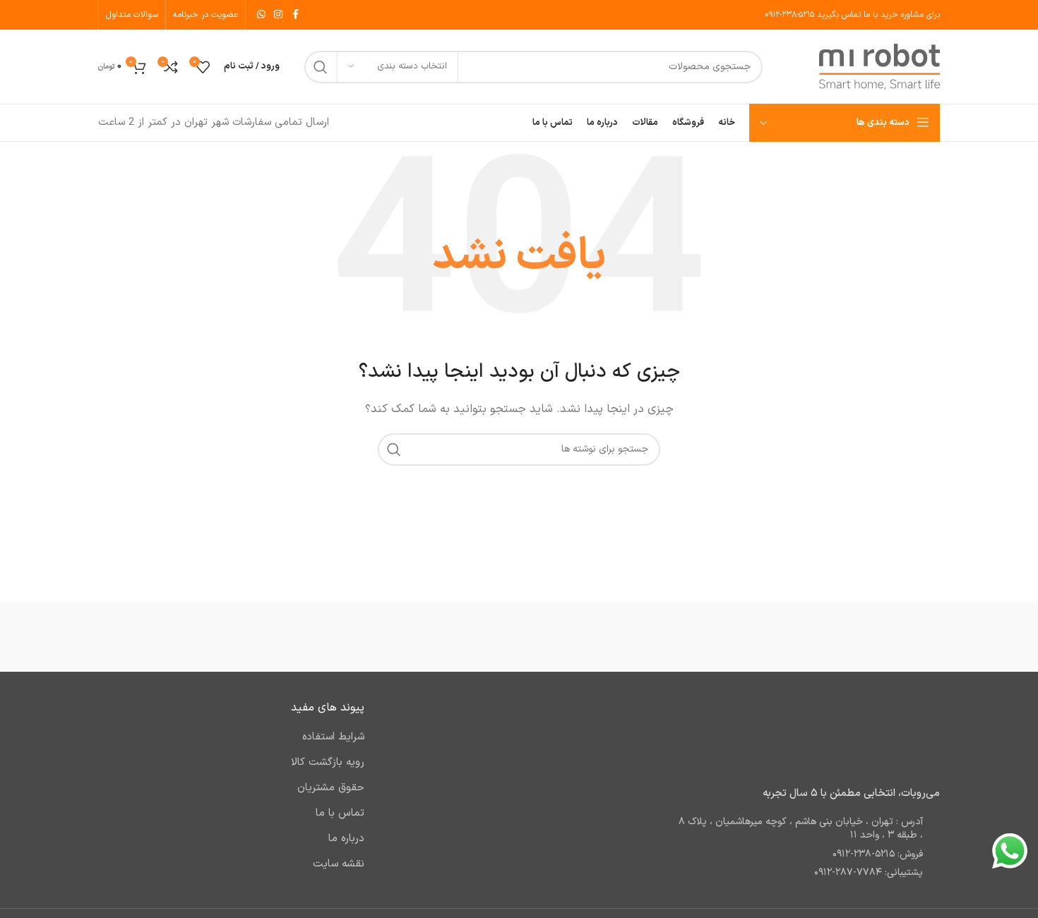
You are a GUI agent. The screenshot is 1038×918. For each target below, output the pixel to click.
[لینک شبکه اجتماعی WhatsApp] (261, 15)
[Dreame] (158, 636)
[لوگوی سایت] (879, 67)
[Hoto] (519, 636)
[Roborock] (759, 636)
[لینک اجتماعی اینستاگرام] (278, 15)
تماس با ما (340, 813)
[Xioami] (880, 636)
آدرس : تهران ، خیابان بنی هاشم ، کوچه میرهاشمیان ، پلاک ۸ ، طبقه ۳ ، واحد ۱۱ (801, 828)
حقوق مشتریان (330, 787)
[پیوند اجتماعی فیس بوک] (295, 15)
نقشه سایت (338, 864)
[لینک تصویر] (851, 735)
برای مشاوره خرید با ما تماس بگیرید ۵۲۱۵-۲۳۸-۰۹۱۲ (852, 14)
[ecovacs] (399, 636)
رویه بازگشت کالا (327, 762)
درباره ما (346, 838)
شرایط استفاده (333, 737)
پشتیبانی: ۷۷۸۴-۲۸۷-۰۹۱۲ (868, 872)
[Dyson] (278, 636)
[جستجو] (320, 67)
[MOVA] (639, 636)
